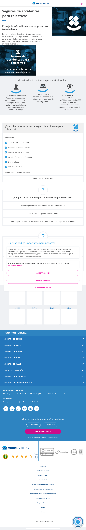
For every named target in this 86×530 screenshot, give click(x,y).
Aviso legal (43, 466)
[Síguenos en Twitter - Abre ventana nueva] (12, 408)
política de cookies (15, 265)
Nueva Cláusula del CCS (43, 498)
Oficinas (43, 507)
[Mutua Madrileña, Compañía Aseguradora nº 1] (43, 2)
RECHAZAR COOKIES (43, 281)
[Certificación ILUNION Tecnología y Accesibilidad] (47, 452)
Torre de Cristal (60, 394)
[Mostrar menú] (3, 3)
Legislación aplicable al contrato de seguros (43, 493)
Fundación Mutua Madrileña (27, 394)
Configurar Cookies (43, 287)
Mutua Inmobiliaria (46, 394)
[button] (17, 297)
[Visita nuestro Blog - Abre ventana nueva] (36, 408)
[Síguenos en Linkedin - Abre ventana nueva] (30, 408)
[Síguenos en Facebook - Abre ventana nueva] (5, 408)
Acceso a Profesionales (31, 402)
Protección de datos (43, 471)
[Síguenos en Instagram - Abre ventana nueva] (18, 408)
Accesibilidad (43, 480)
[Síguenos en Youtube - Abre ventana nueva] (24, 408)
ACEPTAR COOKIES (43, 273)
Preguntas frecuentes (43, 503)
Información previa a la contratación (43, 484)
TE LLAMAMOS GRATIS (43, 431)
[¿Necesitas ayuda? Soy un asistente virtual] (78, 522)
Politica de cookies (43, 475)
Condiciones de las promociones (43, 489)
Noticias (43, 512)
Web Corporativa (9, 394)
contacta (44, 437)
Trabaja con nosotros (11, 402)
